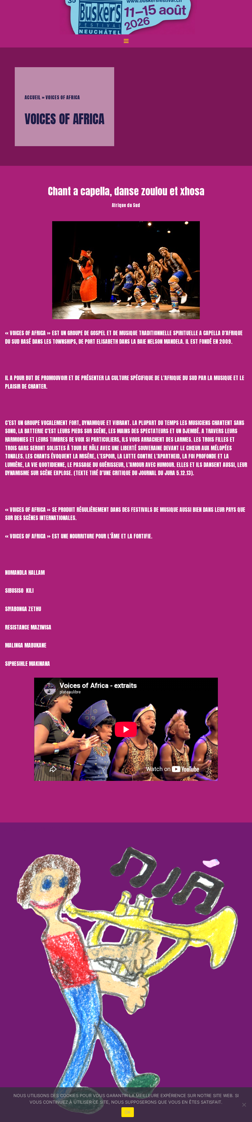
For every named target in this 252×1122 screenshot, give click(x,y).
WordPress (62, 829)
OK (128, 1112)
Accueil (33, 97)
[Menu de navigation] (126, 41)
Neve (10, 829)
